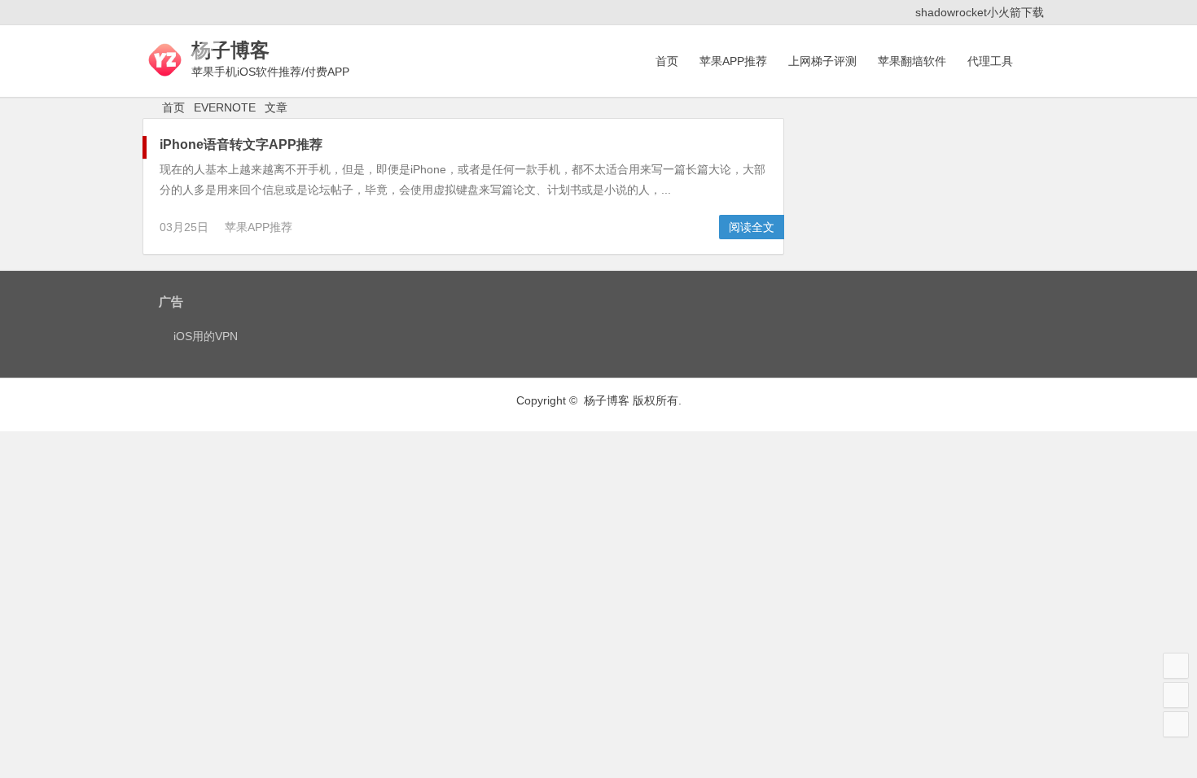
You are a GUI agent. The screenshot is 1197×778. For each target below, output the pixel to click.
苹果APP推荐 (733, 61)
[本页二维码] (1176, 724)
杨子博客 (230, 50)
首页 (667, 61)
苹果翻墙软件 (912, 61)
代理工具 (990, 61)
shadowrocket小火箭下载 (979, 12)
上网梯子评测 (822, 61)
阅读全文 (751, 227)
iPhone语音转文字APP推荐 (241, 144)
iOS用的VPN (205, 336)
